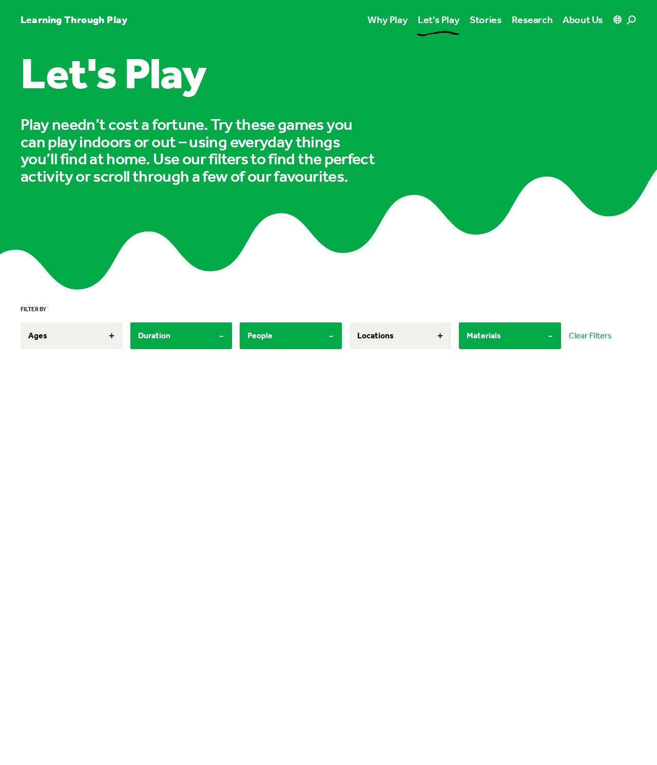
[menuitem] (438, 19)
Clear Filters (590, 335)
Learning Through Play (74, 19)
